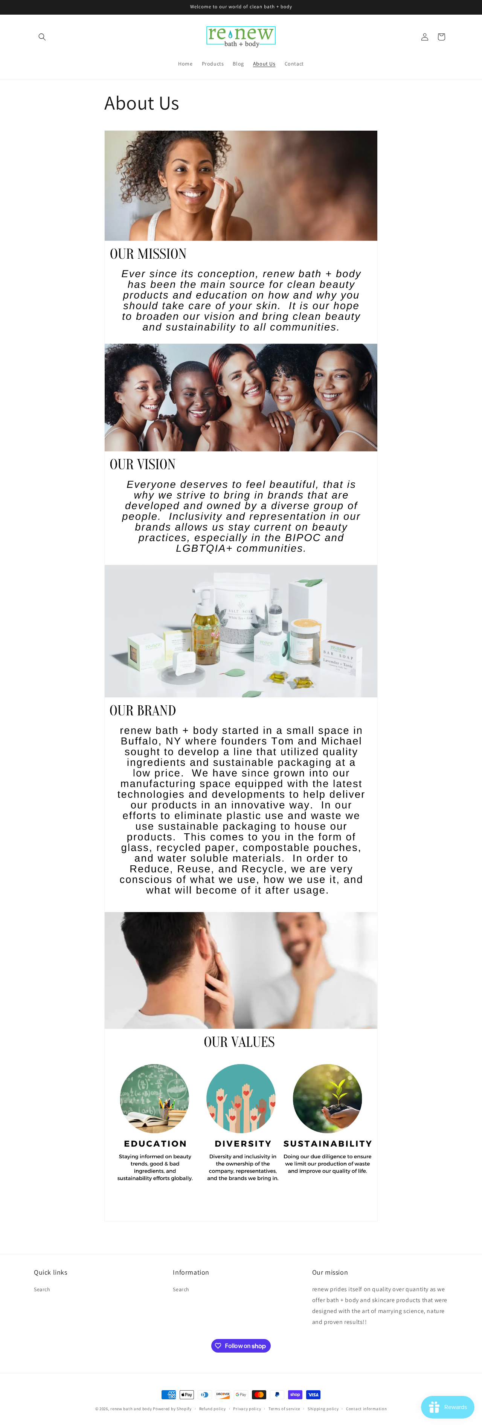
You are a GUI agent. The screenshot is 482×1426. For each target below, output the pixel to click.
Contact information (366, 1408)
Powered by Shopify (172, 1408)
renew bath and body (131, 1408)
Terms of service (284, 1408)
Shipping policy (323, 1408)
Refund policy (212, 1408)
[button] (42, 37)
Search (42, 1289)
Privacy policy (247, 1408)
